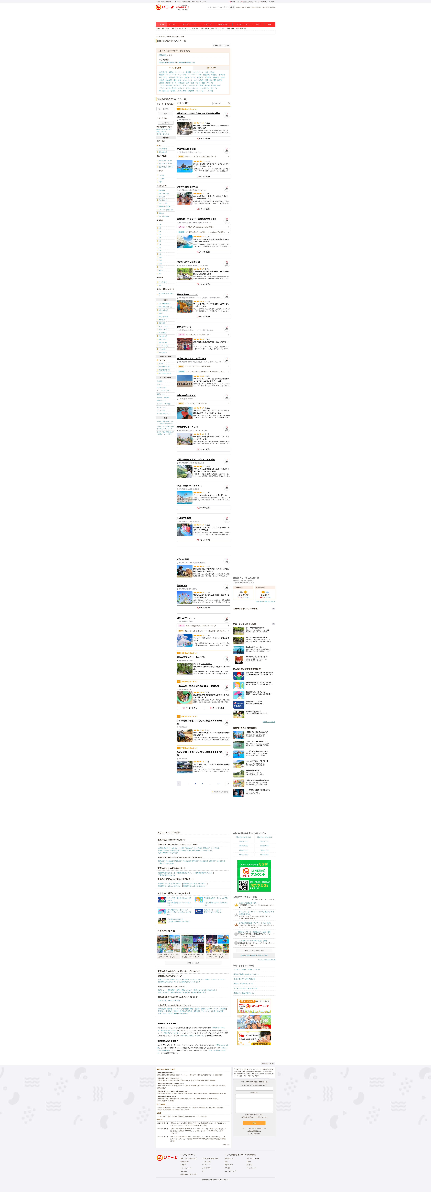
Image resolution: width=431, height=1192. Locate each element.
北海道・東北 (160, 28)
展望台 (223, 77)
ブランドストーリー (253, 1158)
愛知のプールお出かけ (217, 861)
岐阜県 (247, 955)
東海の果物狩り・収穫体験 (165, 1101)
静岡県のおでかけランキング (215, 979)
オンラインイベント (190, 24)
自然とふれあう (163, 992)
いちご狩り (163, 77)
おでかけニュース (242, 24)
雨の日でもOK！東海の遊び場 (244, 979)
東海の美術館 (213, 1093)
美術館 (161, 80)
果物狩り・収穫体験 (218, 75)
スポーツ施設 (198, 80)
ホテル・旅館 (200, 83)
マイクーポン (235, 2)
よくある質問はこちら (254, 1131)
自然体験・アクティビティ (197, 91)
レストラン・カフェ (180, 85)
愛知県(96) (163, 62)
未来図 (249, 1161)
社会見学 (200, 77)
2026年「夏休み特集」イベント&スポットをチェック (165, 422)
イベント (172, 24)
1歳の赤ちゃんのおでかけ (265, 837)
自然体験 (159, 381)
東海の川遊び (161, 1088)
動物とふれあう (256, 7)
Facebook (183, 1171)
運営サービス (229, 1165)
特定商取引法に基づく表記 (188, 1174)
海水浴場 (181, 83)
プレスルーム (206, 1165)
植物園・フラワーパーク (168, 75)
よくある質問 (206, 1161)
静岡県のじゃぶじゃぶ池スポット (195, 884)
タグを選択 (165, 123)
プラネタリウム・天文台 (168, 88)
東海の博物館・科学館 (200, 1093)
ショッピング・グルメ (163, 391)
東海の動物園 (171, 1075)
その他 (210, 91)
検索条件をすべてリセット (221, 45)
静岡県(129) (190, 62)
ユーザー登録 (161, 1116)
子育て (258, 24)
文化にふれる (211, 990)
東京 (176, 28)
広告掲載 (183, 1165)
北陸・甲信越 (205, 28)
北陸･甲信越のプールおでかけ (191, 848)
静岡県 (253, 955)
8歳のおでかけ (243, 854)
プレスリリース (251, 1168)
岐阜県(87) (172, 62)
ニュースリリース (185, 1168)
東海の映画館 (188, 1093)
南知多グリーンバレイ (172, 1033)
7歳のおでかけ (264, 850)
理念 (226, 1161)
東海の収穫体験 (200, 1080)
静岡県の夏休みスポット (185, 873)
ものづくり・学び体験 (163, 404)
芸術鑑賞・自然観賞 (163, 397)
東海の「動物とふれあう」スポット (246, 974)
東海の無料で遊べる (178, 1086)
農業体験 (172, 77)
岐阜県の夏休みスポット (166, 873)
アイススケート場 (165, 85)
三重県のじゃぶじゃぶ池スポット (195, 886)
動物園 (188, 72)
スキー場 (209, 83)
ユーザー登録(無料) (261, 2)
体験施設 (216, 77)
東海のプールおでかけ (166, 850)
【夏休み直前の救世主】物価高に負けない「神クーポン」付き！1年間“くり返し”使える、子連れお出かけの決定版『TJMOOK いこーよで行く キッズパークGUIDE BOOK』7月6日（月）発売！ (198, 1131)
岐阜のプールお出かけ (183, 861)
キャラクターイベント (163, 413)
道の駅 (213, 85)
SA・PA (214, 88)
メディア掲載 (206, 1168)
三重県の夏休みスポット (166, 875)
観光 (219, 85)
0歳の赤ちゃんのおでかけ (244, 837)
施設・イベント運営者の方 (188, 1158)
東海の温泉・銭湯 (162, 1099)
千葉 (185, 28)
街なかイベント (161, 407)
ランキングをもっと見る (266, 959)
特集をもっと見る (269, 722)
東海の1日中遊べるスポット (244, 984)
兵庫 (223, 28)
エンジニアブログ (230, 1171)
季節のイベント (161, 400)
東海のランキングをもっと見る (254, 950)
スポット (161, 24)
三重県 (265, 955)
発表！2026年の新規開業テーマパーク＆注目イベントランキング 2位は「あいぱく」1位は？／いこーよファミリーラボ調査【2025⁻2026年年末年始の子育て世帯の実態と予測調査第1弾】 (198, 1139)
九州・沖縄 (239, 28)
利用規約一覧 (184, 1161)
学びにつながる (199, 990)
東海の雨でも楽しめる (164, 1093)
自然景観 (206, 75)
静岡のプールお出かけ (200, 861)
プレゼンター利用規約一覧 (210, 1158)
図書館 (168, 83)
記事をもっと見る (193, 963)
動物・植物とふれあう (184, 990)
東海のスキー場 (174, 1099)
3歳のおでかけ (264, 841)
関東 (173, 28)
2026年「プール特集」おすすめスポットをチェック (165, 428)
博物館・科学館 (189, 77)
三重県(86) (181, 62)
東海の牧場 (201, 1075)
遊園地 (171, 72)
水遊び (194, 992)
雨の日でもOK (246, 7)
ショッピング (194, 85)
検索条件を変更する (221, 792)
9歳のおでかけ (264, 854)
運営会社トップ (229, 1158)
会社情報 (249, 1165)
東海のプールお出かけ (166, 861)
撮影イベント (161, 394)
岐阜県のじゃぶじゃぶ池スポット (170, 884)
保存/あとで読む (248, 2)
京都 (219, 28)
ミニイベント (161, 410)
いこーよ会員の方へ (254, 1133)
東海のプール (210, 1075)
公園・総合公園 (210, 80)
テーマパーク (179, 72)
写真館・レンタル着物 (178, 91)
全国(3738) (162, 55)
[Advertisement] (203, 550)
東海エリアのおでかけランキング (170, 979)
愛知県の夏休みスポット (204, 873)
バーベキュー (192, 75)
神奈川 (181, 28)
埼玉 (188, 28)
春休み (238, 7)
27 (218, 784)
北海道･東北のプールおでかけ (168, 848)
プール (174, 83)
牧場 (206, 72)
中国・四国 (230, 28)
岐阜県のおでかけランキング (193, 979)
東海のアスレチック (204, 1086)
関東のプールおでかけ (211, 848)
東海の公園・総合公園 (218, 1086)
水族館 (212, 72)
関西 (212, 28)
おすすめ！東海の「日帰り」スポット (247, 969)
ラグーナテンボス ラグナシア (191, 1036)
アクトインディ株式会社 (248, 1155)
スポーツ (159, 384)
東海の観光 (218, 1075)
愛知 (197, 28)
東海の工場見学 (162, 1080)
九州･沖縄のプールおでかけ (168, 853)
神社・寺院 (177, 80)
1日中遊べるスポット (268, 7)
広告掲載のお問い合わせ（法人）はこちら (254, 1117)
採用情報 (227, 1168)
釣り (200, 75)
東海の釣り (193, 1075)
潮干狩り (180, 77)
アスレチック (187, 80)
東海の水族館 (222, 1093)
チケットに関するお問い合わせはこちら (254, 1128)
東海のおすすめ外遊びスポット (245, 993)
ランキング (208, 24)
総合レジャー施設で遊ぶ (166, 990)
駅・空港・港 (164, 91)
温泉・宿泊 (202, 992)
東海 (193, 28)
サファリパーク (197, 72)
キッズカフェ (205, 88)
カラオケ (181, 88)
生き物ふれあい (161, 387)
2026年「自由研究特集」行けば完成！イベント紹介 (165, 433)
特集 (269, 24)
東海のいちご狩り (212, 1099)
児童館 (161, 83)
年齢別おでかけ (223, 24)
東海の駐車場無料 (191, 1086)
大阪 (216, 28)
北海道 (167, 28)
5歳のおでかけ (264, 846)
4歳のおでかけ (243, 846)
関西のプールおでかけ (183, 850)
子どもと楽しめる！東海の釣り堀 (245, 988)
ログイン (271, 2)
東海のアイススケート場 (187, 1099)
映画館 (219, 80)
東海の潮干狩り (201, 1099)
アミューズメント (192, 88)
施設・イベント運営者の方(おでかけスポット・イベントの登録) (187, 1116)
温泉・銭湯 (190, 83)
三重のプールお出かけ (166, 863)
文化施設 (169, 80)
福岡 (245, 28)
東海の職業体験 (210, 1080)
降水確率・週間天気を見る (265, 601)
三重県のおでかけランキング (190, 982)
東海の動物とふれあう (187, 1080)
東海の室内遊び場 (177, 1093)
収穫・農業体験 (175, 992)
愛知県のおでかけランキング (168, 982)
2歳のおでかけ (243, 841)
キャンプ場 (182, 75)
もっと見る (225, 1144)
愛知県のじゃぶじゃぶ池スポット (170, 886)
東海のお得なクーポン (164, 1086)
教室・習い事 (205, 85)
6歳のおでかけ (243, 850)
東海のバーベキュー (182, 1075)
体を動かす (187, 992)
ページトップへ (269, 1063)
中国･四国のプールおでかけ (202, 850)
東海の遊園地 (161, 1075)
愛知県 (259, 955)
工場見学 (208, 77)
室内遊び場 (163, 72)
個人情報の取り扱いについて (254, 1114)
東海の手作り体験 (173, 1080)
